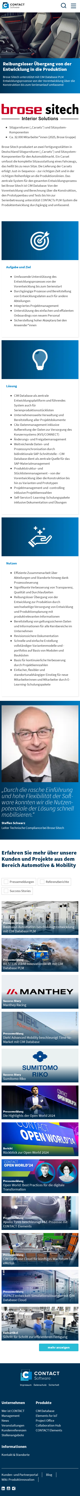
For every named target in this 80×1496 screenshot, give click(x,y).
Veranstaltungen (13, 1425)
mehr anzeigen (59, 1347)
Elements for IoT (46, 1416)
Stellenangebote (13, 1435)
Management (11, 1416)
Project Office (45, 1420)
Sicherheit (54, 1385)
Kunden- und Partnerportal (20, 1475)
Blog (49, 1475)
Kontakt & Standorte (16, 1455)
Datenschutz (40, 1385)
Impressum (26, 1385)
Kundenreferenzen (14, 1430)
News (5, 1420)
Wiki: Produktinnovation (18, 1479)
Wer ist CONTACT (13, 1411)
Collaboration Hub (48, 1425)
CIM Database (45, 1411)
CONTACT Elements (49, 1430)
